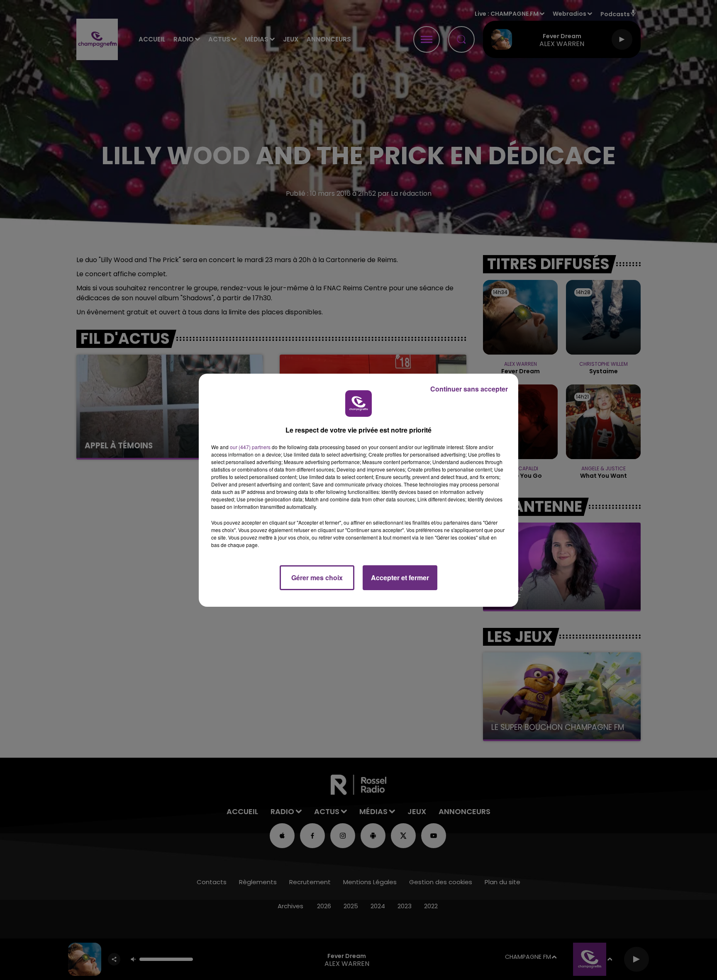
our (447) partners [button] (250, 446)
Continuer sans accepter (469, 389)
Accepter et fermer (400, 577)
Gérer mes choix (317, 577)
